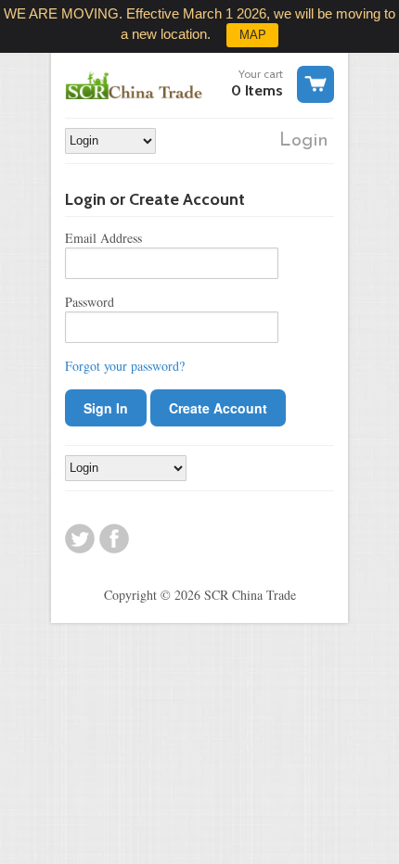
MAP (252, 35)
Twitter (80, 538)
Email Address (103, 238)
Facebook (114, 538)
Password (89, 302)
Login (303, 141)
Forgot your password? (125, 366)
